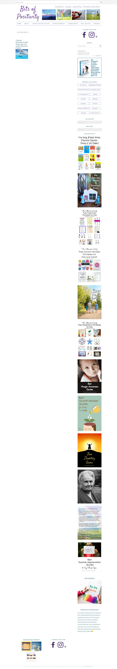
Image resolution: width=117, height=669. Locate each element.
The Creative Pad (88, 666)
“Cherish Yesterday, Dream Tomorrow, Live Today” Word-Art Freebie (22, 44)
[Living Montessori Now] (31, 661)
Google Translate (98, 55)
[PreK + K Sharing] (26, 650)
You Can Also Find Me (31, 639)
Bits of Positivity (58, 12)
